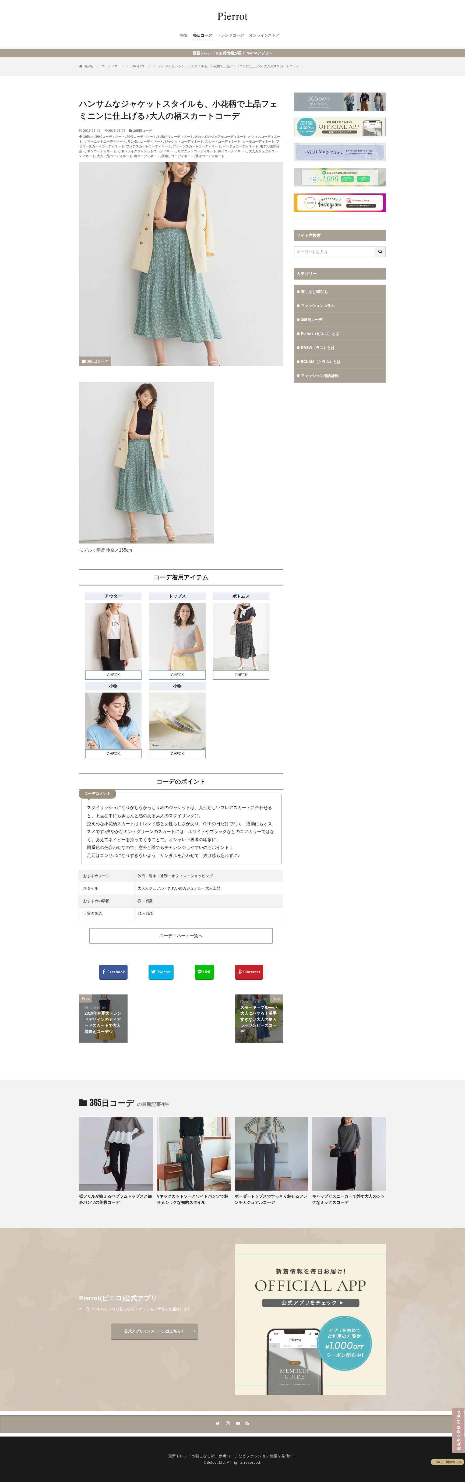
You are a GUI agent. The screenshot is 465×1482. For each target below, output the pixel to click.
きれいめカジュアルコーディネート (220, 137)
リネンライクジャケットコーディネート (147, 151)
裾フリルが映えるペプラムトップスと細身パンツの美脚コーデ (115, 1199)
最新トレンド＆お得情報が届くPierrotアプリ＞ (233, 53)
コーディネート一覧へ (181, 935)
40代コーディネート (141, 137)
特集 (184, 35)
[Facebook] (113, 972)
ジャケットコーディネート (184, 141)
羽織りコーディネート (177, 156)
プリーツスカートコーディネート (197, 146)
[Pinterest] (249, 972)
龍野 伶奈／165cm (114, 550)
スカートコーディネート (223, 141)
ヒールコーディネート (258, 141)
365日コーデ (141, 66)
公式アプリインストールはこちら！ (154, 1331)
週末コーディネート (209, 156)
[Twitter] (161, 972)
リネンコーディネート (100, 151)
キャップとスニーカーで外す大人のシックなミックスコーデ (348, 1199)
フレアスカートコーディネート (148, 146)
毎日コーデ (202, 35)
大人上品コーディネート (114, 156)
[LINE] (204, 972)
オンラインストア (264, 35)
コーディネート (112, 66)
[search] (380, 251)
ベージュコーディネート (240, 146)
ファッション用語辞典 (320, 375)
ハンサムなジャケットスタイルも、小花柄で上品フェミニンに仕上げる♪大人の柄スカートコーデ (229, 66)
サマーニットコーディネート (105, 141)
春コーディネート (147, 156)
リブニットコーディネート (197, 151)
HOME (88, 66)
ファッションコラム (318, 306)
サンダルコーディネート (145, 141)
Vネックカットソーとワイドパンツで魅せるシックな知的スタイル (192, 1199)
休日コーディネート (232, 151)
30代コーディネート (110, 137)
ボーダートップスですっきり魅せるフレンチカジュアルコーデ (271, 1199)
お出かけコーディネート (175, 137)
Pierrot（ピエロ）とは (320, 333)
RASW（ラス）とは (318, 347)
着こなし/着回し (314, 292)
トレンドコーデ (230, 35)
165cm (88, 137)
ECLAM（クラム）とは (321, 361)
